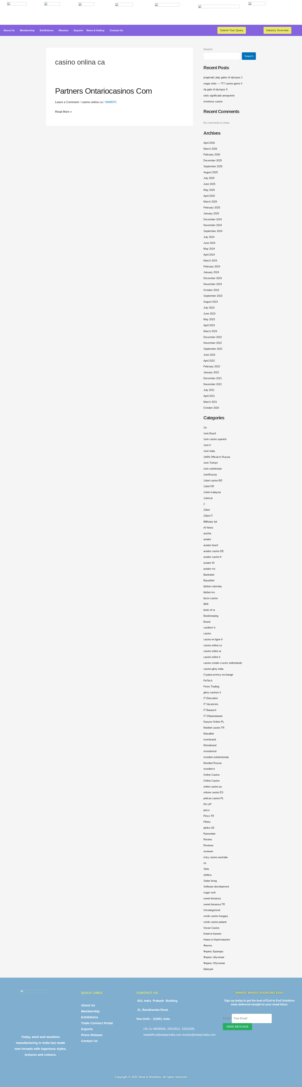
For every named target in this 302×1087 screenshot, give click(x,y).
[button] (10, 30)
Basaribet (208, 580)
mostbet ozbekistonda (216, 757)
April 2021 (209, 395)
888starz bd (210, 521)
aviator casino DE (213, 551)
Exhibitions (46, 30)
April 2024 (209, 254)
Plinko (206, 821)
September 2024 (212, 231)
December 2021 (212, 378)
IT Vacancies (210, 704)
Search (207, 49)
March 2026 (210, 148)
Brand (206, 621)
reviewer (208, 851)
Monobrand (209, 745)
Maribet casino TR (213, 727)
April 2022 (209, 360)
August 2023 (210, 301)
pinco (206, 810)
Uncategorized (211, 910)
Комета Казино (212, 933)
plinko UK (208, 827)
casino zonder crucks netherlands (222, 662)
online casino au (212, 786)
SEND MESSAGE (237, 1026)
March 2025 (210, 201)
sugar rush (209, 892)
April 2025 (209, 195)
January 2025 (211, 213)
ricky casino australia (215, 857)
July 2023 (208, 307)
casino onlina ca (92, 102)
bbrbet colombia (212, 586)
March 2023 (210, 331)
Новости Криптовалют (216, 939)
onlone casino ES (213, 792)
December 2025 (212, 160)
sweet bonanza (212, 898)
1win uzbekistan (212, 468)
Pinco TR (208, 815)
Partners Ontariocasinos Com (103, 91)
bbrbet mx (209, 592)
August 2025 (210, 172)
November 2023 (212, 284)
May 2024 (209, 248)
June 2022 (209, 354)
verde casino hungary (215, 915)
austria (207, 533)
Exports (78, 30)
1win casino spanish (214, 439)
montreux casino (212, 101)
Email (227, 1018)
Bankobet (208, 574)
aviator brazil (210, 545)
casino (207, 633)
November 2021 (212, 384)
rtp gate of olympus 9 (215, 89)
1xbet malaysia (212, 492)
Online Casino (211, 774)
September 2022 (212, 348)
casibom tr (209, 627)
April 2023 (209, 325)
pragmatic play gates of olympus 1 (223, 77)
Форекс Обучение (214, 963)
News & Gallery (96, 30)
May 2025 (209, 189)
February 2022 (211, 366)
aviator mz (209, 568)
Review (207, 839)
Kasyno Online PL (213, 721)
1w (205, 427)
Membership (27, 30)
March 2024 (210, 260)
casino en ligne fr (213, 639)
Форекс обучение (213, 957)
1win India (209, 450)
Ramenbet (209, 833)
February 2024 (211, 266)
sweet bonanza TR (214, 904)
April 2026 (209, 142)
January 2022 (211, 372)
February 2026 (211, 154)
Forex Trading (211, 686)
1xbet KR (208, 486)
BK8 (205, 603)
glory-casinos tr (212, 692)
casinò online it (211, 656)
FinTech (207, 680)
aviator (207, 539)
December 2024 (212, 219)
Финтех (207, 945)
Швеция (208, 969)
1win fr (207, 445)
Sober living (210, 880)
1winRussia (210, 474)
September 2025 (212, 166)
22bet (206, 509)
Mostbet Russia (212, 763)
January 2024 (211, 272)
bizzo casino (210, 598)
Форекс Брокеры (213, 951)
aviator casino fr (212, 556)
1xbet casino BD (212, 480)
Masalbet (208, 733)
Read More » (63, 111)
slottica (207, 874)
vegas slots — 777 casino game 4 (222, 83)
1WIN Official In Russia (216, 456)
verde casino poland (214, 921)
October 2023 (211, 289)
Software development (216, 886)
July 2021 (208, 389)
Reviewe (208, 845)
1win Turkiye (210, 462)
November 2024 (212, 225)
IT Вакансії (209, 710)
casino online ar (212, 651)
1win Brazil (209, 433)
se (204, 862)
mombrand (209, 739)
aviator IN (208, 562)
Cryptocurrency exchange (218, 674)
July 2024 (208, 236)
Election (64, 30)
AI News (208, 527)
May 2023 (209, 319)
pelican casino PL (213, 798)
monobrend (209, 751)
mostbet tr (209, 768)
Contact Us (116, 30)
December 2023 (212, 278)
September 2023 (212, 295)
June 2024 (209, 242)
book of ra (209, 609)
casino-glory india (213, 668)
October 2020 (211, 407)
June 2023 (209, 313)
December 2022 (212, 337)
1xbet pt (208, 498)
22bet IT (208, 515)
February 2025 (211, 207)
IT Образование (212, 715)
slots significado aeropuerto (219, 95)
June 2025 (209, 183)
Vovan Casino (211, 927)
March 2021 (210, 401)
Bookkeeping (210, 615)
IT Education (210, 698)
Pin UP (207, 804)
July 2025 (208, 178)
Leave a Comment (67, 102)
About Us (9, 30)
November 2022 (212, 342)
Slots (206, 868)
